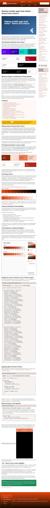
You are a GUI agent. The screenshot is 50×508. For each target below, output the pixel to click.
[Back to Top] (48, 506)
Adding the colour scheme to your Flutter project (12, 111)
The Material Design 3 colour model (9, 106)
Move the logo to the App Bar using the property (14, 117)
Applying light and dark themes (9, 113)
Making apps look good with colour (9, 105)
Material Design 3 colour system (9, 136)
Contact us (5, 501)
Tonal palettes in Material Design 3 (9, 109)
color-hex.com (24, 186)
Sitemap (5, 503)
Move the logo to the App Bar (8, 115)
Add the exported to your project (13, 112)
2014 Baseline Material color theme (9, 102)
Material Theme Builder (7, 208)
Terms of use (5, 497)
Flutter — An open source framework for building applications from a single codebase (30, 501)
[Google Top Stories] (43, 65)
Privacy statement (6, 499)
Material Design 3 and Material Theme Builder (11, 104)
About (35, 5)
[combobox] (44, 3)
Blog (29, 1)
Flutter (22, 5)
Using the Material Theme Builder (9, 108)
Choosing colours (6, 107)
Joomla (29, 5)
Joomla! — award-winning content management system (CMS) (25, 499)
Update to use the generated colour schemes (13, 114)
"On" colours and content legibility (9, 118)
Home (23, 1)
